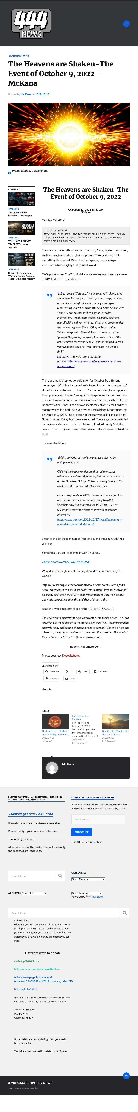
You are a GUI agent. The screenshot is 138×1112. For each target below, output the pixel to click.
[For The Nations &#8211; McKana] (87, 729)
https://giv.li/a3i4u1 (25, 989)
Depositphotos (71, 655)
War (26, 55)
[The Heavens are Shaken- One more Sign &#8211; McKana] (55, 722)
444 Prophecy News (35, 1083)
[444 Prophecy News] (69, 24)
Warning (15, 55)
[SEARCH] (60, 876)
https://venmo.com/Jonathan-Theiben (37, 969)
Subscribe (82, 832)
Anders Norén (29, 1088)
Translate (97, 896)
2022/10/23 (42, 94)
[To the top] (126, 1075)
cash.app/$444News (26, 961)
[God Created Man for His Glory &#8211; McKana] (115, 722)
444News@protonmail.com (31, 814)
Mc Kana (26, 94)
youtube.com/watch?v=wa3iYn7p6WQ (66, 562)
